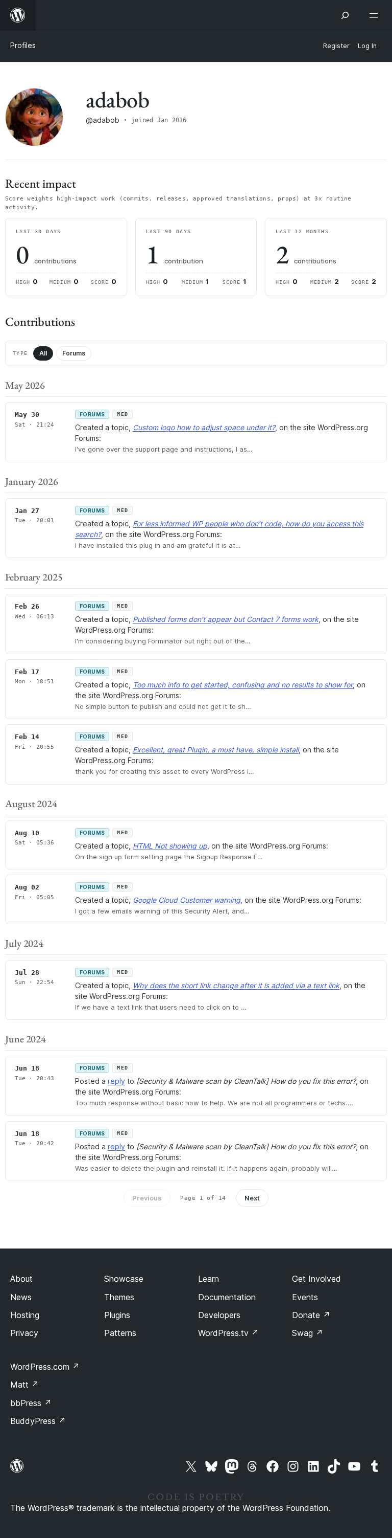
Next (252, 1198)
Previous (147, 1198)
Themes (119, 1297)
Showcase (123, 1279)
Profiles (23, 45)
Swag (307, 1333)
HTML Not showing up (170, 845)
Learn (208, 1279)
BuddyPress (38, 1421)
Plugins (117, 1315)
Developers (219, 1315)
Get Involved (316, 1279)
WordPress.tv (228, 1333)
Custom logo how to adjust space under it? (204, 427)
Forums (73, 353)
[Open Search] (345, 15)
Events (305, 1297)
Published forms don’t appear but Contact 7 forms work (225, 619)
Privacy (24, 1333)
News (21, 1297)
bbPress (31, 1403)
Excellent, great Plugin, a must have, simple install (216, 749)
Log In (367, 46)
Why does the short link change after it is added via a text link (236, 985)
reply (116, 1081)
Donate (311, 1315)
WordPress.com (45, 1367)
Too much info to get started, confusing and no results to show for (243, 684)
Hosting (24, 1315)
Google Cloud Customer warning (186, 900)
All (43, 353)
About (21, 1279)
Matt (24, 1384)
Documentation (227, 1297)
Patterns (120, 1333)
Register (336, 46)
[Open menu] (375, 15)
